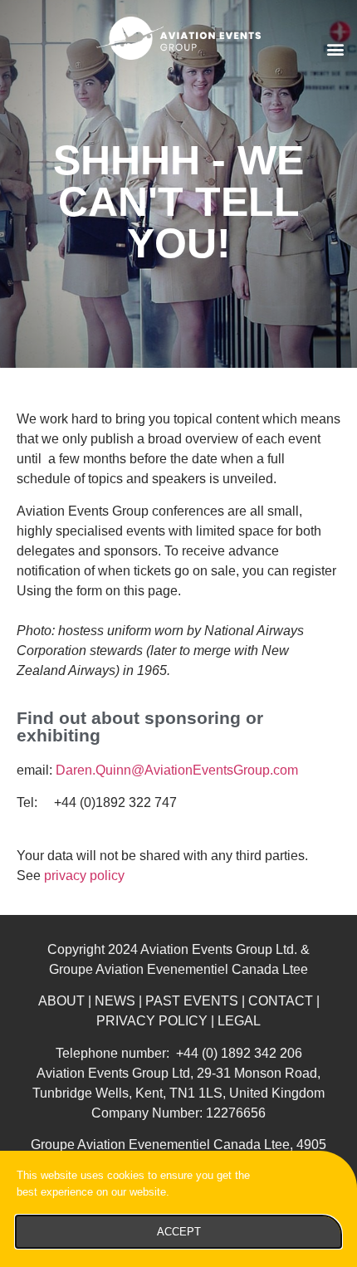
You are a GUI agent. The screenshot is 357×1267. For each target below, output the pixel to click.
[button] (335, 48)
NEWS (115, 1001)
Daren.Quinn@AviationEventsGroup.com (177, 770)
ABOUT (61, 1001)
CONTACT (280, 1001)
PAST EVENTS (191, 1001)
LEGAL (239, 1021)
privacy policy (84, 875)
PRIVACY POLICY (152, 1021)
